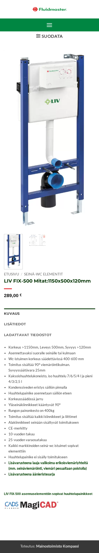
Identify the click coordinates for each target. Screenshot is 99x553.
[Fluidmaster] (49, 9)
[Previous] (12, 140)
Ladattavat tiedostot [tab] (27, 335)
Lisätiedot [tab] (15, 324)
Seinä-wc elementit (43, 274)
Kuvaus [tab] (12, 314)
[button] (49, 24)
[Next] (86, 140)
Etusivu (11, 274)
